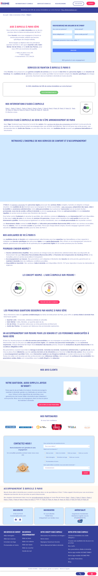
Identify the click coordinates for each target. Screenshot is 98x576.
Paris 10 (27, 499)
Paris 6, (35, 108)
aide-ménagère (66, 207)
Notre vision (45, 539)
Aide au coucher (27, 548)
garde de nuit (51, 211)
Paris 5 (89, 497)
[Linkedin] (20, 520)
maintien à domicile (18, 205)
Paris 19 (79, 499)
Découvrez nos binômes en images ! (53, 535)
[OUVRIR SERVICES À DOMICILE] (51, 3)
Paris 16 (62, 499)
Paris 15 (56, 499)
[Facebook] (16, 520)
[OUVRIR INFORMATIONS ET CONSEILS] (33, 3)
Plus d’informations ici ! (69, 10)
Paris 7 (11, 499)
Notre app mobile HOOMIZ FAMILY (79, 552)
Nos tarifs (71, 546)
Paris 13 (44, 499)
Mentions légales (65, 568)
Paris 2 (73, 497)
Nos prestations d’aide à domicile (79, 549)
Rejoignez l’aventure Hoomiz (50, 542)
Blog (69, 562)
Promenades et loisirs (11, 545)
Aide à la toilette (28, 541)
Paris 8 (16, 499)
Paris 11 (32, 499)
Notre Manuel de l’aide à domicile (52, 545)
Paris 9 (21, 499)
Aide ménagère (9, 535)
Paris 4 (84, 497)
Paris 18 (73, 499)
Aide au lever (26, 538)
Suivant (86, 473)
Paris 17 (68, 499)
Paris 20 (85, 499)
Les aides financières (75, 559)
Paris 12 (38, 499)
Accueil (5, 15)
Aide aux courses (10, 539)
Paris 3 (78, 497)
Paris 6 (6, 499)
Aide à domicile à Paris (17, 15)
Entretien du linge (10, 542)
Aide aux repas (27, 545)
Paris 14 (50, 499)
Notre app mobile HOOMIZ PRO (79, 555)
